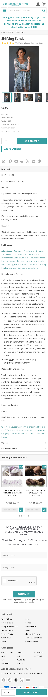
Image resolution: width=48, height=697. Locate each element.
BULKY (20, 663)
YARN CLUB (38, 652)
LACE (3, 660)
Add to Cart (31, 141)
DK (18, 656)
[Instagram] (16, 680)
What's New (5, 638)
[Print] (22, 161)
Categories (7, 647)
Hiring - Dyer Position (9, 626)
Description (6, 169)
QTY (5, 141)
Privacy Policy (30, 626)
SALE (3, 656)
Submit (24, 594)
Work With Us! (6, 619)
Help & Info (7, 614)
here (11, 359)
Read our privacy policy (26, 602)
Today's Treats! (7, 634)
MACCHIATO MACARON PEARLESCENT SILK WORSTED (35, 492)
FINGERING (5, 663)
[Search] (43, 10)
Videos (4, 443)
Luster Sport (26, 193)
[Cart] (44, 4)
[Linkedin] (33, 161)
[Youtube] (28, 680)
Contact (28, 623)
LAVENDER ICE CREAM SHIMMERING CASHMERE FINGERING (12, 492)
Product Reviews (9, 448)
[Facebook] (10, 161)
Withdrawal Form (31, 641)
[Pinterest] (39, 161)
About (3, 641)
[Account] (38, 4)
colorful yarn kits (26, 20)
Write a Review (25, 43)
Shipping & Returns (32, 634)
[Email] (16, 161)
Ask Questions (37, 43)
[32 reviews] (7, 43)
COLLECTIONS (7, 652)
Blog (27, 619)
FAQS (27, 630)
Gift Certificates (7, 623)
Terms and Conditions (33, 638)
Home (3, 32)
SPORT (20, 652)
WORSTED (21, 660)
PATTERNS (37, 656)
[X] (27, 161)
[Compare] (21, 510)
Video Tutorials (7, 630)
